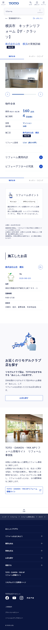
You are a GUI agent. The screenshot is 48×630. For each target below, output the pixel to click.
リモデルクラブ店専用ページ (15, 582)
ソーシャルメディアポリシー (14, 618)
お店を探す (24, 398)
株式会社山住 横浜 (16, 44)
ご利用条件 (8, 607)
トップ (4, 517)
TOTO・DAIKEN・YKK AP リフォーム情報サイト (15, 574)
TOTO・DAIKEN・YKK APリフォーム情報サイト (22, 490)
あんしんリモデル (11, 529)
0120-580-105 (25, 278)
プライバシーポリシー (12, 612)
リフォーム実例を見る (28, 517)
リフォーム (13, 517)
